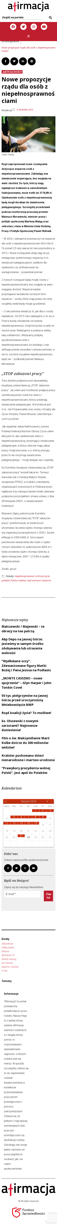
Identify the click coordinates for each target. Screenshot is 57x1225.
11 (6, 823)
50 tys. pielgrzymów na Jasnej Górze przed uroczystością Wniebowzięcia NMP (25, 700)
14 (28, 823)
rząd (29, 580)
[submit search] (49, 17)
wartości (36, 580)
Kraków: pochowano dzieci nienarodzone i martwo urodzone (28, 757)
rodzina (22, 580)
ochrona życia (42, 576)
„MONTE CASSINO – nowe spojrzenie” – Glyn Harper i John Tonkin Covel (26, 683)
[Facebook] (13, 27)
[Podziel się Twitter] (14, 61)
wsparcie (46, 580)
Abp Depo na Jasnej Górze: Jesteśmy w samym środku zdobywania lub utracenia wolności (23, 646)
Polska (13, 580)
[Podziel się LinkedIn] (23, 61)
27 (21, 835)
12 (14, 823)
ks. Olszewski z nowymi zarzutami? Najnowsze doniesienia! (20, 725)
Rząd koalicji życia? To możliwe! (26, 713)
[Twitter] (23, 27)
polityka (6, 580)
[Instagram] (34, 27)
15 (35, 823)
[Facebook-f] (8, 868)
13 (21, 823)
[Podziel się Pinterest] (32, 61)
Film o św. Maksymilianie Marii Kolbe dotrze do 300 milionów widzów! (26, 742)
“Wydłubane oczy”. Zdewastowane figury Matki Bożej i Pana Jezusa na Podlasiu (26, 665)
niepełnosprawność (25, 576)
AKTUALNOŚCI (12, 72)
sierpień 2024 (28, 801)
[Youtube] (44, 27)
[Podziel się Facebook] (6, 61)
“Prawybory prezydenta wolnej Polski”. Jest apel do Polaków (26, 770)
